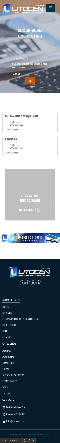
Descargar (27, 210)
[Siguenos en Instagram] (33, 282)
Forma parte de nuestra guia (20, 319)
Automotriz (8, 357)
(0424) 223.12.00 (15, 414)
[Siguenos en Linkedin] (38, 282)
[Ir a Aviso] (30, 238)
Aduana (6, 351)
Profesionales (9, 381)
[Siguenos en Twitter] (27, 282)
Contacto (8, 337)
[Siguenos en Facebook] (22, 282)
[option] (30, 238)
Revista (7, 313)
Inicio (5, 307)
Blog (5, 331)
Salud (5, 387)
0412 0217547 (16, 148)
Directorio (9, 325)
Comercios (8, 363)
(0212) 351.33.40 (15, 407)
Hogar (5, 369)
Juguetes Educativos (13, 375)
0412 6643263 (16, 125)
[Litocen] (30, 272)
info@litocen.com (15, 421)
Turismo (6, 393)
